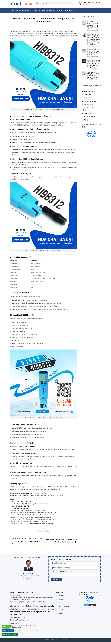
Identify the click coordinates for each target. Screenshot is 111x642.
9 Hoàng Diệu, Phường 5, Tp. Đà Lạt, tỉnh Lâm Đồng (32, 504)
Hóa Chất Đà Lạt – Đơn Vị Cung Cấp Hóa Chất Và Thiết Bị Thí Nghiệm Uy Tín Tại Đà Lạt (94, 25)
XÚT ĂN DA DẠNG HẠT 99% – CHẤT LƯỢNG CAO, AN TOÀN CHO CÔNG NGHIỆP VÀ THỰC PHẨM (26, 541)
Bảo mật (61, 599)
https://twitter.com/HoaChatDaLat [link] (41, 517)
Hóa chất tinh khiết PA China (89, 109)
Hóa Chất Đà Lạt (23, 495)
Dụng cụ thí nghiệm (90, 91)
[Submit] (71, 3)
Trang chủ (14, 10)
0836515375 (25, 493)
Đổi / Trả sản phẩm (64, 606)
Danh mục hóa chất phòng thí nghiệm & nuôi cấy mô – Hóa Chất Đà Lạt (93, 52)
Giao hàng (61, 610)
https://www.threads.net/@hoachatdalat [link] (42, 521)
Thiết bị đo (87, 120)
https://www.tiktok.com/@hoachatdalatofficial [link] (42, 512)
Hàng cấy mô (88, 98)
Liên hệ (59, 10)
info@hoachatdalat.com (22, 508)
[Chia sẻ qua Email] (45, 531)
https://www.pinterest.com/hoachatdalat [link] (42, 523)
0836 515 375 (95, 3)
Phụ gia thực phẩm (89, 116)
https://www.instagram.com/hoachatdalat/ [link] (43, 519)
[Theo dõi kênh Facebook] (24, 578)
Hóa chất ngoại (88, 104)
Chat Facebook (8, 630)
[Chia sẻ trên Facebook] (38, 531)
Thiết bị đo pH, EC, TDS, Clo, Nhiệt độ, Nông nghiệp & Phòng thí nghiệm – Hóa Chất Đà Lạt (93, 76)
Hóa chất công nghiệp (90, 101)
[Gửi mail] (29, 578)
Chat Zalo (6, 626)
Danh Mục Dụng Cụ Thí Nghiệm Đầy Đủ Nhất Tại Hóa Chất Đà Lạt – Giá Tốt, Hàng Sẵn (93, 63)
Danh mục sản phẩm (48, 10)
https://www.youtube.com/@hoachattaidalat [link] (43, 515)
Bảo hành (61, 603)
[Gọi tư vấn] (32, 578)
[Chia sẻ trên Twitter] (41, 531)
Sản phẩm (37, 10)
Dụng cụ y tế (87, 94)
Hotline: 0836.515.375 (9, 634)
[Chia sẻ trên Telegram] (48, 531)
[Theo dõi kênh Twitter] (27, 578)
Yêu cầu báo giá (69, 10)
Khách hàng (62, 596)
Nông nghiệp (88, 113)
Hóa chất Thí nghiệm (43, 15)
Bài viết (29, 10)
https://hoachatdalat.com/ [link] (37, 510)
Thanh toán (62, 613)
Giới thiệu (22, 10)
